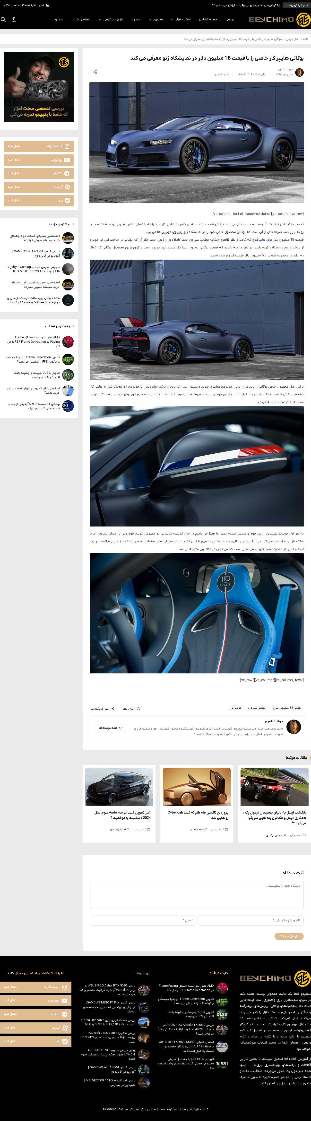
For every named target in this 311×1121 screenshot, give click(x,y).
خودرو (136, 19)
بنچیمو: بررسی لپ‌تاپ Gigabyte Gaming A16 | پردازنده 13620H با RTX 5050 (33, 269)
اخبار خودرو (292, 39)
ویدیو (59, 19)
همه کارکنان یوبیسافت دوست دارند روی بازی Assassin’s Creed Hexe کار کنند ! (33, 300)
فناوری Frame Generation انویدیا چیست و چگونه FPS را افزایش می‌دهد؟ (33, 359)
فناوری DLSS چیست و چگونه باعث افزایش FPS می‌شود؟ (37, 375)
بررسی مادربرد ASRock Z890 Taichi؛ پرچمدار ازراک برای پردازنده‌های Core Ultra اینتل (108, 1037)
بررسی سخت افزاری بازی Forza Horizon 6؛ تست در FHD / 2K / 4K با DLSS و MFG (108, 1022)
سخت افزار (183, 19)
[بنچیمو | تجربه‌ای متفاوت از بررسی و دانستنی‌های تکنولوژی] (280, 19)
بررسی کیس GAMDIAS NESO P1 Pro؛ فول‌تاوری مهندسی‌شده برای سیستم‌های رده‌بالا (109, 1007)
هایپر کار (235, 708)
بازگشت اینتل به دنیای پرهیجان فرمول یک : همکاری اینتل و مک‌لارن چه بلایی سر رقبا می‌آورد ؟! (274, 818)
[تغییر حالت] (14, 19)
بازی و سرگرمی (113, 19)
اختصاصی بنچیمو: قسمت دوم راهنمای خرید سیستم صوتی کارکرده (35, 238)
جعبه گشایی (208, 19)
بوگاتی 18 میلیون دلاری (287, 708)
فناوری (158, 19)
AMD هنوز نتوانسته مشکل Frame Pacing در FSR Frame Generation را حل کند (33, 341)
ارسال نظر (129, 709)
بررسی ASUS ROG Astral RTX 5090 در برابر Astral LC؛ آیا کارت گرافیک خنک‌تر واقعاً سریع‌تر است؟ (186, 1029)
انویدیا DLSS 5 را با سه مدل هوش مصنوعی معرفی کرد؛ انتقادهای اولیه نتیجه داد (186, 1063)
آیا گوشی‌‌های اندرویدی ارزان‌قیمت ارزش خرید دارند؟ (246, 5)
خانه (306, 39)
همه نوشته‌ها (108, 728)
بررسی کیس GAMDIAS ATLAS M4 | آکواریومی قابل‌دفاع (36, 253)
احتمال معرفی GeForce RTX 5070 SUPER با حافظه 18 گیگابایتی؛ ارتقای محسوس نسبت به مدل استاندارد (186, 1046)
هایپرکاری (258, 240)
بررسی (229, 19)
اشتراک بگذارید (100, 709)
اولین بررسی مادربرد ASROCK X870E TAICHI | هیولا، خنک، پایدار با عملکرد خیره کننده (108, 1054)
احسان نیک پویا (274, 835)
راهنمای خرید (81, 19)
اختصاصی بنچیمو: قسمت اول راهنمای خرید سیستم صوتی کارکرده (35, 284)
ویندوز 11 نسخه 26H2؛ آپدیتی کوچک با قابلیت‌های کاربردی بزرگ (34, 406)
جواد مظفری (197, 829)
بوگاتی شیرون (257, 708)
